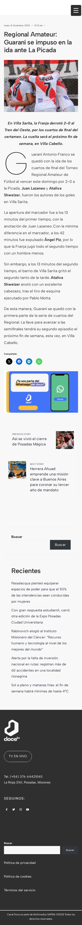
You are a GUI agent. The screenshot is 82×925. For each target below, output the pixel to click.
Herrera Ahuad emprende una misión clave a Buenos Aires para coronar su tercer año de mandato (49, 477)
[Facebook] (7, 810)
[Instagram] (20, 810)
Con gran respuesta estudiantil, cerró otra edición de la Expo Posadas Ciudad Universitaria (40, 616)
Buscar (16, 537)
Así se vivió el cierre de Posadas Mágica (29, 439)
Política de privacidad (20, 863)
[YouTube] (27, 810)
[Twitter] (14, 810)
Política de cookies (17, 876)
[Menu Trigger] (76, 10)
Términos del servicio (19, 890)
